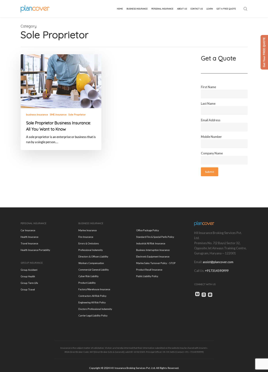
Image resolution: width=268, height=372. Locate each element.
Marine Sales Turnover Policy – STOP (156, 263)
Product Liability (87, 282)
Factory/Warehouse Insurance (94, 289)
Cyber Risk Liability (88, 276)
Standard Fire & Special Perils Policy (155, 236)
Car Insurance (28, 230)
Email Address (210, 120)
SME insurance (58, 114)
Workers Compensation (91, 263)
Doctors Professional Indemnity (95, 309)
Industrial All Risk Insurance (150, 243)
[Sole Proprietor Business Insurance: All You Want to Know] (61, 102)
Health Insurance (29, 236)
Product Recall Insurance (149, 269)
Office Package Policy (147, 230)
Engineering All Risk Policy (92, 302)
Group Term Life (29, 283)
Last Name (208, 103)
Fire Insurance (85, 236)
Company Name (212, 153)
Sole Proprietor (77, 114)
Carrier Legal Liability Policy (93, 315)
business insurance (37, 114)
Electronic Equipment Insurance (152, 256)
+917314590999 (217, 271)
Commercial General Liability (93, 269)
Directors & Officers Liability (93, 256)
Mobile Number (211, 137)
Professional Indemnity (90, 250)
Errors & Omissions (88, 243)
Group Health (28, 276)
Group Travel (28, 289)
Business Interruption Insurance (153, 250)
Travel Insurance (29, 243)
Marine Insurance (87, 230)
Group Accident (29, 269)
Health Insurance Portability (35, 250)
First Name (208, 87)
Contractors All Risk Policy (92, 295)
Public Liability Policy (147, 276)
